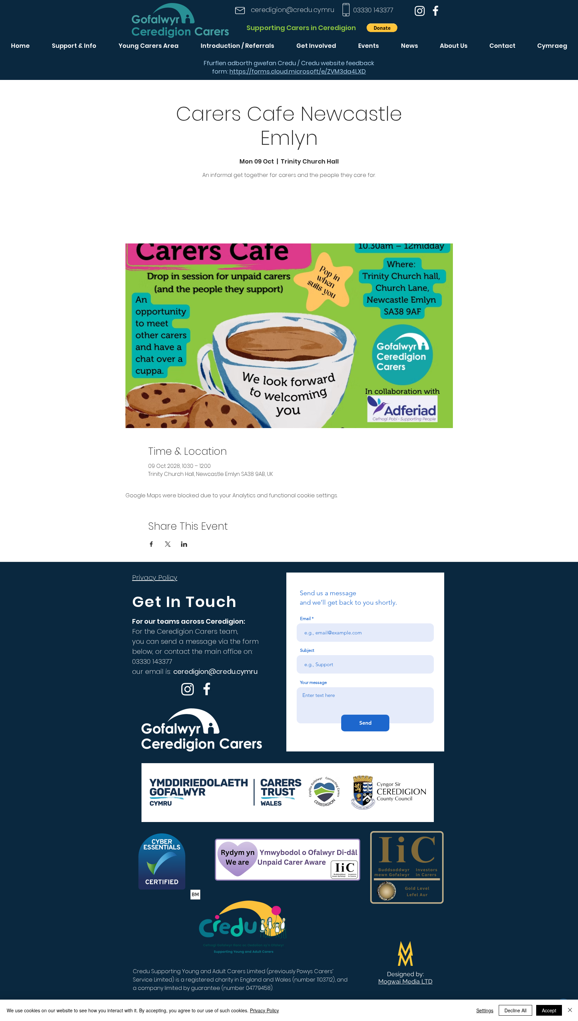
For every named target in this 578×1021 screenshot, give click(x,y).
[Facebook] (435, 10)
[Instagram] (419, 10)
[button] (382, 27)
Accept (549, 1010)
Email (305, 618)
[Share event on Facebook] (151, 544)
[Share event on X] (168, 544)
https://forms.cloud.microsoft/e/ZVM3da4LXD (297, 71)
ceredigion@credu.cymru (292, 9)
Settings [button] (484, 1010)
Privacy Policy (264, 1010)
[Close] (570, 1010)
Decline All (515, 1010)
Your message (313, 682)
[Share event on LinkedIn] (184, 544)
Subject (307, 650)
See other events (289, 212)
